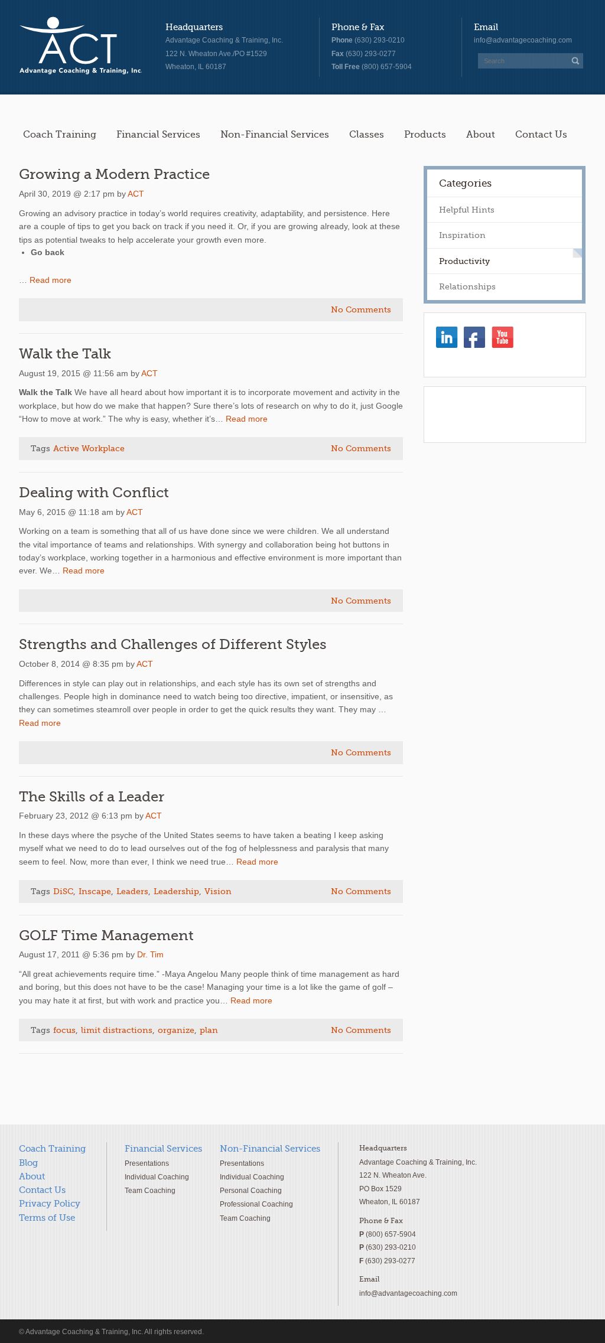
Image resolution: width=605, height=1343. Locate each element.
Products (425, 134)
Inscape (95, 891)
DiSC (63, 891)
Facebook (475, 337)
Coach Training (59, 134)
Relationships (467, 286)
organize (176, 1030)
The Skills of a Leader (91, 797)
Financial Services (158, 134)
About (480, 134)
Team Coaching (150, 1190)
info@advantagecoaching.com (523, 40)
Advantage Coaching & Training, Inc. (80, 46)
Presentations (147, 1163)
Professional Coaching (256, 1204)
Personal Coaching (251, 1190)
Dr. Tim (150, 954)
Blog (28, 1163)
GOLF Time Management (106, 936)
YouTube (502, 337)
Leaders (132, 891)
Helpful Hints (467, 209)
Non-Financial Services (274, 134)
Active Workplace (89, 448)
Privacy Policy (49, 1203)
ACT (136, 193)
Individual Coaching (157, 1177)
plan (209, 1030)
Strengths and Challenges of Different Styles (173, 645)
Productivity (464, 261)
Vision (218, 891)
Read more (50, 280)
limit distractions (116, 1030)
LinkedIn (447, 337)
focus (64, 1030)
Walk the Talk (65, 354)
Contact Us (541, 134)
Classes (366, 134)
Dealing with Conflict (94, 493)
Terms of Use (47, 1217)
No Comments (361, 309)
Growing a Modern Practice (114, 174)
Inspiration (462, 235)
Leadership (176, 891)
